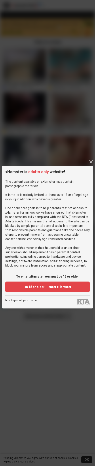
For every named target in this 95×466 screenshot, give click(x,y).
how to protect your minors (21, 300)
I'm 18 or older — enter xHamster (47, 287)
